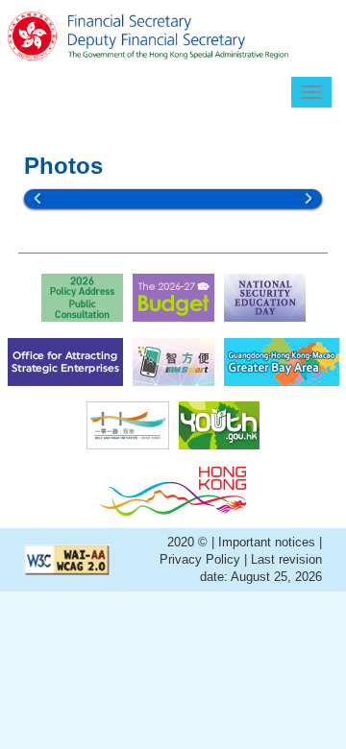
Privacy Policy (200, 559)
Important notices (268, 542)
